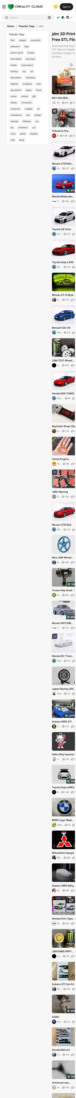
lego (26, 46)
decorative (16, 90)
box (28, 115)
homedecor (16, 115)
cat (33, 127)
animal (24, 96)
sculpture (27, 83)
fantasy (14, 71)
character (15, 108)
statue (14, 102)
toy (24, 71)
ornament (23, 127)
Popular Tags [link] (27, 26)
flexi (13, 40)
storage (14, 121)
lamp (21, 140)
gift (34, 96)
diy (12, 127)
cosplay (29, 108)
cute (38, 83)
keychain (30, 59)
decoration (16, 77)
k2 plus (30, 52)
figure (28, 90)
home (39, 90)
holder (14, 65)
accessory (26, 102)
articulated (16, 59)
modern (33, 133)
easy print (35, 40)
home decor (27, 65)
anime (14, 96)
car (37, 121)
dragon (22, 40)
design (37, 115)
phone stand (17, 52)
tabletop (27, 121)
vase (13, 133)
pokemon (15, 46)
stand (22, 133)
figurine (14, 83)
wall (13, 140)
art (31, 71)
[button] (69, 17)
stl (38, 108)
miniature (30, 77)
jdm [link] (41, 26)
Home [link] (10, 26)
